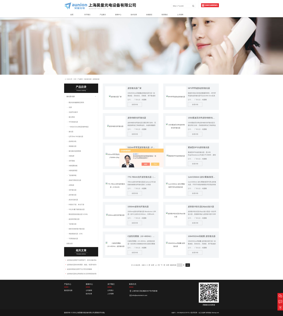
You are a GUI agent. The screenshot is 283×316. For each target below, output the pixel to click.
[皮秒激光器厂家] (115, 96)
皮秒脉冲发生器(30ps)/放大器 (201, 207)
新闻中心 (118, 14)
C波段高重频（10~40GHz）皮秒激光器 (142, 236)
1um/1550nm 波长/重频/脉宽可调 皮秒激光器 (202, 177)
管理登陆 (208, 312)
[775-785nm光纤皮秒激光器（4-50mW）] (115, 185)
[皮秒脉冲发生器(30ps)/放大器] (175, 215)
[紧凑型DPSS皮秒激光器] (175, 156)
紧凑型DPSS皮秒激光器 (198, 147)
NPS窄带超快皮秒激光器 (199, 88)
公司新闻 (89, 290)
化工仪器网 (202, 312)
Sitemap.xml (215, 312)
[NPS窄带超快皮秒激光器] (175, 96)
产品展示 (103, 14)
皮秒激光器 (96, 79)
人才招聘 (180, 14)
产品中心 (67, 284)
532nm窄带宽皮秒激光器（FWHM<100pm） (142, 147)
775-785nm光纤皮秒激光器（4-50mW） (142, 177)
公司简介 (110, 290)
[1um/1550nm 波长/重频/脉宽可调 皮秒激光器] (175, 185)
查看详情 (135, 104)
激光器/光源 (87, 79)
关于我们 (87, 14)
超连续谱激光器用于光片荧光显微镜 (79, 269)
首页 (71, 14)
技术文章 (134, 14)
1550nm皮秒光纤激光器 (138, 207)
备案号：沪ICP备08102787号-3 (181, 312)
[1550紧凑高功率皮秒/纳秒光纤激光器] (175, 126)
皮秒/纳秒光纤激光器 (137, 118)
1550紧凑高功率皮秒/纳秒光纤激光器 (202, 118)
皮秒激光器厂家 (135, 88)
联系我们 (165, 14)
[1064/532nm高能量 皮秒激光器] (175, 244)
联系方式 (132, 284)
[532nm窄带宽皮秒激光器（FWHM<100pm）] (115, 156)
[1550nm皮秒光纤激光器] (115, 215)
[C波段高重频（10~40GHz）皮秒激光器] (115, 244)
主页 (75, 79)
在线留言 (149, 14)
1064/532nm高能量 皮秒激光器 (201, 236)
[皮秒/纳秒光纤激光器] (115, 126)
